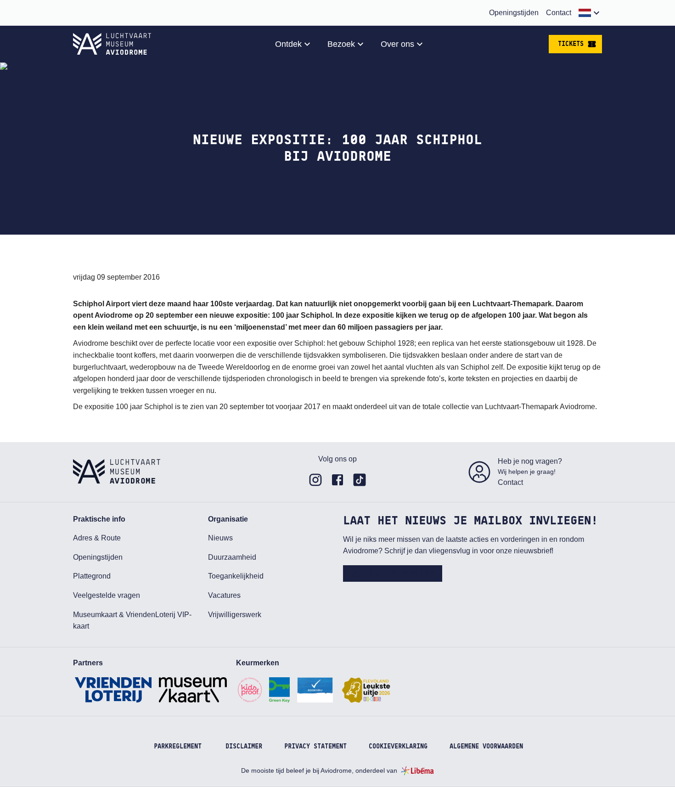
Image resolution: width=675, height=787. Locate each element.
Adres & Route (97, 538)
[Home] (112, 44)
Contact (558, 13)
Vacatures (224, 595)
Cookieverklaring (398, 746)
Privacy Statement (315, 746)
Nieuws (220, 538)
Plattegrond (92, 576)
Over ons (397, 44)
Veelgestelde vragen (106, 595)
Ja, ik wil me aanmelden (392, 573)
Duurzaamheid (232, 557)
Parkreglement (178, 746)
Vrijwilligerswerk (234, 614)
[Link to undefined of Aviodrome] (315, 480)
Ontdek (288, 44)
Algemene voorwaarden (486, 746)
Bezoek (341, 44)
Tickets (571, 44)
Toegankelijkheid (236, 576)
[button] (590, 12)
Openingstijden (514, 13)
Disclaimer (243, 746)
